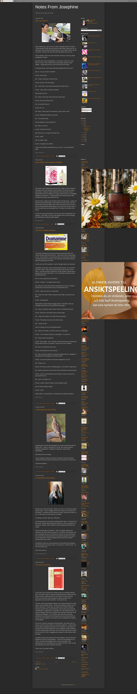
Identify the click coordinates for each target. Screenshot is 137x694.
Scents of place (84, 662)
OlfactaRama (84, 603)
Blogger (73, 684)
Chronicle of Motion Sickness (45, 230)
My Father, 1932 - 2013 (92, 42)
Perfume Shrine (84, 233)
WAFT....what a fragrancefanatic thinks (84, 522)
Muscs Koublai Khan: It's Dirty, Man (94, 56)
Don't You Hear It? (41, 21)
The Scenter (83, 643)
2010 (83, 141)
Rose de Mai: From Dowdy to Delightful (48, 162)
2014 (83, 134)
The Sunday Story (84, 380)
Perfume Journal (84, 657)
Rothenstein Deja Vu (84, 556)
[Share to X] (62, 156)
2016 (83, 121)
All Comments (85, 111)
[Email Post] (57, 403)
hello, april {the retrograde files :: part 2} (85, 432)
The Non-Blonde (84, 442)
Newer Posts (38, 661)
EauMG (82, 401)
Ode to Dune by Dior (92, 91)
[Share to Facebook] (63, 156)
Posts (84, 108)
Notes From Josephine (56, 7)
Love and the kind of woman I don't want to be (85, 506)
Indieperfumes (84, 417)
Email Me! (83, 115)
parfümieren (83, 666)
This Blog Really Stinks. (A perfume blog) (85, 466)
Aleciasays (83, 614)
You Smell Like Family (43, 565)
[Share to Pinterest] (64, 156)
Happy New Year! (88, 444)
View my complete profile (92, 23)
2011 (83, 139)
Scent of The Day (84, 592)
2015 (83, 123)
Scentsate (83, 659)
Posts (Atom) (43, 663)
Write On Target (84, 570)
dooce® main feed (85, 358)
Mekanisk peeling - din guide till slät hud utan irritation (85, 321)
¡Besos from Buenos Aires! (88, 637)
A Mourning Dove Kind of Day (45, 409)
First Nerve (83, 325)
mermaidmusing (84, 542)
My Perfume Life (84, 664)
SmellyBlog (83, 370)
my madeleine (84, 533)
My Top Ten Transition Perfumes (94, 98)
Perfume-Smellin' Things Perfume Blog (84, 453)
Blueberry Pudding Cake (88, 536)
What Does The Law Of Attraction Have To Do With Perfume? (94, 64)
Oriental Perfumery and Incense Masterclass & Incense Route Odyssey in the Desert (85, 373)
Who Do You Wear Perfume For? (94, 70)
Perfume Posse (84, 396)
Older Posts (74, 661)
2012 (83, 137)
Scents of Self (84, 379)
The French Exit (84, 437)
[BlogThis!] (60, 156)
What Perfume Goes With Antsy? (94, 35)
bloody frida (83, 510)
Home (56, 661)
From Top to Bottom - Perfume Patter (85, 554)
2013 (83, 136)
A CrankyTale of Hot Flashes (45, 478)
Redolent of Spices (85, 476)
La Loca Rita (83, 623)
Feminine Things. (84, 672)
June (84, 132)
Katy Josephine (92, 20)
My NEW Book (88, 338)
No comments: (52, 403)
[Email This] (59, 156)
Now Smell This (84, 161)
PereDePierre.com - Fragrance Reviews (85, 675)
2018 (83, 120)
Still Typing (88, 410)
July (84, 125)
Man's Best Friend (88, 616)
